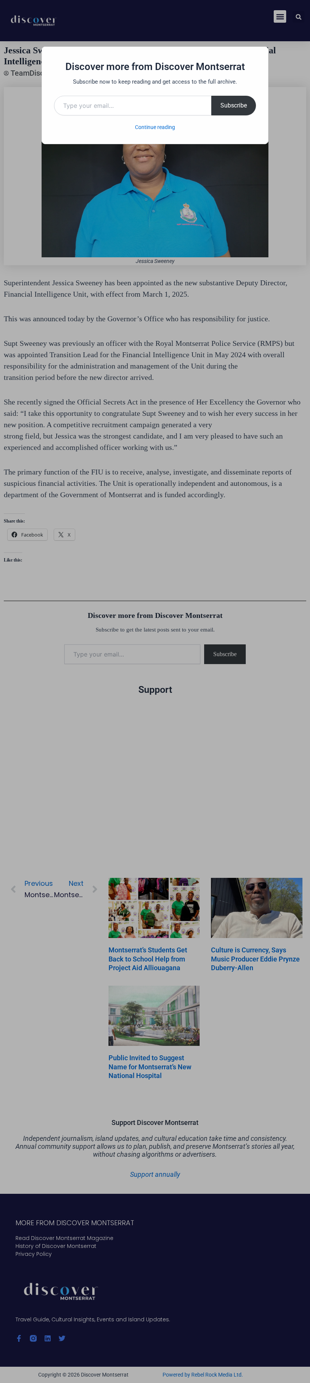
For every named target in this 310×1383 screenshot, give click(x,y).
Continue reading (155, 127)
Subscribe (233, 105)
